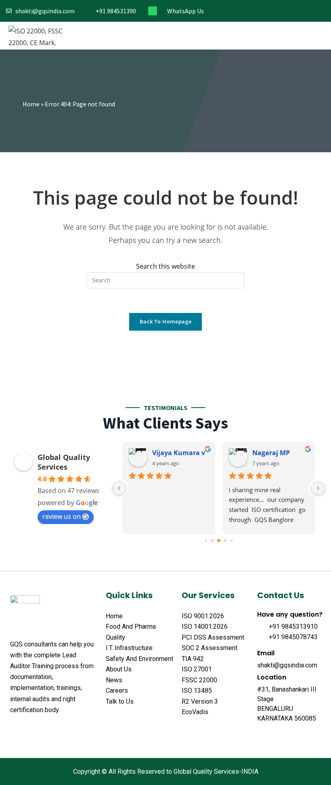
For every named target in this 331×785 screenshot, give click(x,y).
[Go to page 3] (225, 540)
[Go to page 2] (218, 540)
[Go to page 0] (206, 540)
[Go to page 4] (231, 540)
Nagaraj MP (271, 452)
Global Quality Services (64, 462)
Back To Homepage (165, 321)
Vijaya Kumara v (178, 452)
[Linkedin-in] (309, 11)
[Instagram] (295, 11)
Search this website (165, 266)
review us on (61, 516)
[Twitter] (282, 11)
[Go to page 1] (212, 540)
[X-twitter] (29, 730)
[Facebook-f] (269, 11)
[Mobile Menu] (318, 35)
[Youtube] (322, 11)
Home (31, 104)
